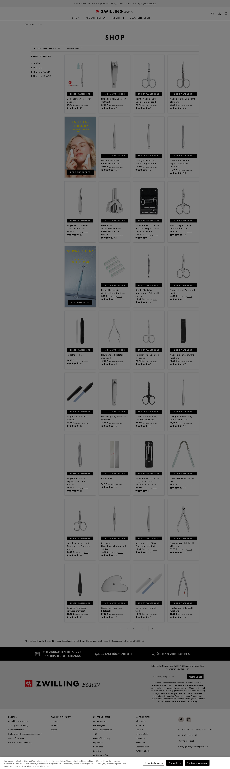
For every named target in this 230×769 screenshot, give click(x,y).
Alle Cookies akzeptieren (197, 763)
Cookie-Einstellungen (153, 763)
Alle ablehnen (175, 763)
